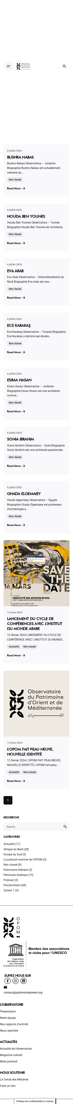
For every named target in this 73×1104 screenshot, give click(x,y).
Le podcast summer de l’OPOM (23, 859)
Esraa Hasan (19, 380)
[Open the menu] (8, 66)
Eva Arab (15, 270)
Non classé (10, 864)
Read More (14, 188)
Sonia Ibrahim (20, 439)
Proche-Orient (12, 885)
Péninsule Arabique (16, 875)
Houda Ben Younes (26, 216)
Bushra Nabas (20, 157)
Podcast (9, 880)
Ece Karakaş (18, 325)
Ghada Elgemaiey (24, 493)
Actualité (9, 844)
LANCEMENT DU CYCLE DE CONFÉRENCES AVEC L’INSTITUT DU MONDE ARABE (34, 623)
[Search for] (36, 826)
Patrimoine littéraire (16, 869)
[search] (65, 826)
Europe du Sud (13, 854)
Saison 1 (9, 890)
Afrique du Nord (13, 849)
